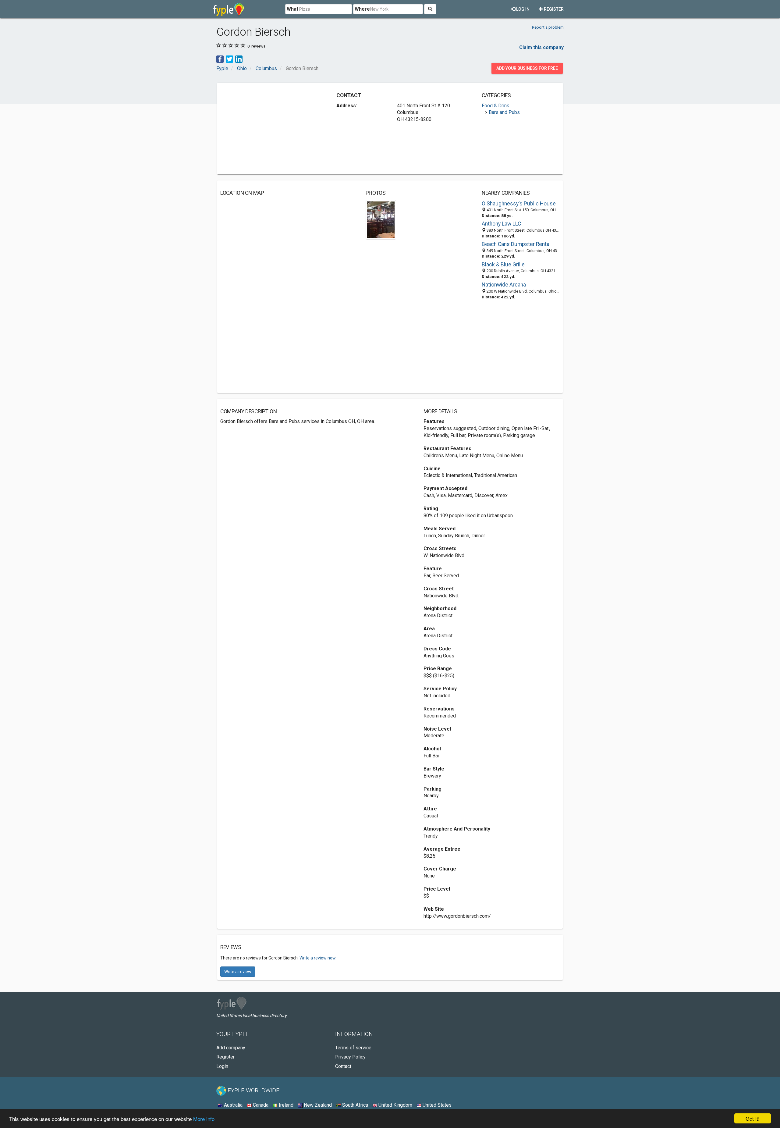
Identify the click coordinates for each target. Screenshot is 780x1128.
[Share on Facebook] (220, 59)
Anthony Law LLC (501, 224)
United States (436, 1105)
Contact (343, 1066)
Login (222, 1066)
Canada (260, 1105)
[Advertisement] (271, 128)
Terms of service (353, 1048)
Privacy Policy (350, 1057)
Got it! (753, 1118)
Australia (233, 1105)
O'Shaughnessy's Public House (519, 204)
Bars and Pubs (504, 112)
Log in (522, 9)
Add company (230, 1048)
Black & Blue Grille (503, 265)
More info (203, 1119)
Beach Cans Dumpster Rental (516, 244)
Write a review (237, 971)
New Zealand (317, 1105)
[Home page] (229, 9)
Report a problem (548, 27)
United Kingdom (394, 1105)
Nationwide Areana (504, 285)
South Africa (354, 1105)
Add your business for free (527, 68)
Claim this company (541, 47)
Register (553, 9)
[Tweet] (229, 59)
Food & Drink (495, 106)
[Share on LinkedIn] (239, 59)
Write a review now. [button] (318, 957)
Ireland (285, 1105)
